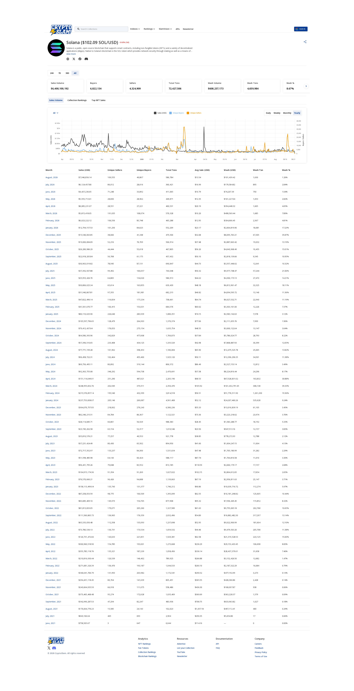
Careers (258, 643)
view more (71, 54)
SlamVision (164, 29)
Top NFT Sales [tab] (98, 100)
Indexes (134, 29)
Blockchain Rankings (147, 656)
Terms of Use (261, 656)
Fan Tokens (143, 648)
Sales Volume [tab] (56, 100)
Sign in (302, 29)
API (217, 643)
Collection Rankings (147, 652)
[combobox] (104, 29)
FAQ (218, 648)
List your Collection (185, 648)
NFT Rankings (144, 643)
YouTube (181, 652)
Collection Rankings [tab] (77, 100)
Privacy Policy (261, 652)
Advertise (181, 643)
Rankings (148, 29)
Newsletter (182, 656)
